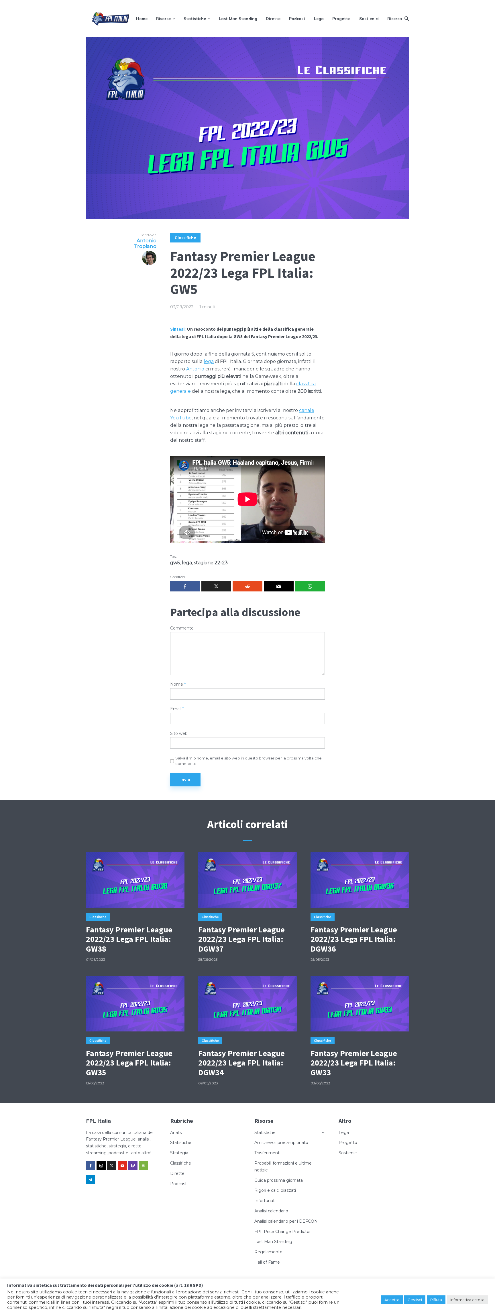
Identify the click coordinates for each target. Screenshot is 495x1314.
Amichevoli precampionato (281, 1142)
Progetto (341, 18)
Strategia (179, 1152)
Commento (182, 628)
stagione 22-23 (211, 562)
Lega (319, 18)
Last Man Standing (238, 18)
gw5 (175, 562)
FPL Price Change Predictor (282, 1231)
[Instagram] (101, 1165)
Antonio (195, 369)
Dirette (273, 18)
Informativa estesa (467, 1299)
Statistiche (195, 18)
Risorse (163, 18)
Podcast (297, 18)
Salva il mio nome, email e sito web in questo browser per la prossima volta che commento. (248, 760)
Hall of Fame (267, 1262)
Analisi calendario (271, 1211)
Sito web (179, 733)
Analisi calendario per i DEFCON (286, 1221)
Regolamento (268, 1251)
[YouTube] (122, 1165)
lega (209, 361)
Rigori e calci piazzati (275, 1190)
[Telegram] (90, 1179)
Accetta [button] (391, 1299)
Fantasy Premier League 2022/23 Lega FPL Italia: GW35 (129, 1063)
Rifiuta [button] (436, 1299)
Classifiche (185, 237)
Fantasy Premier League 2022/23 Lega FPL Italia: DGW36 (354, 939)
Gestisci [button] (415, 1299)
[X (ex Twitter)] (111, 1165)
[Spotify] (143, 1165)
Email (177, 709)
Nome (178, 684)
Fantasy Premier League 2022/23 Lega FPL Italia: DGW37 (241, 939)
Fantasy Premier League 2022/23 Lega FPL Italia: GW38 (129, 939)
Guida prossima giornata (278, 1180)
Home (142, 18)
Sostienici (369, 18)
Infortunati (265, 1200)
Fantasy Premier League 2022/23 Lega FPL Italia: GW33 (354, 1063)
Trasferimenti (267, 1152)
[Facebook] (90, 1165)
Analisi (176, 1132)
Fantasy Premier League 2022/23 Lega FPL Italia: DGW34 (241, 1063)
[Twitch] (133, 1165)
